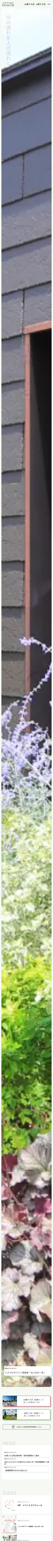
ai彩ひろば (41, 4)
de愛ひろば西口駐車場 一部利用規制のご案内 (21, 1456)
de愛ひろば (29, 4)
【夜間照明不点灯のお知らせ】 (16, 1470)
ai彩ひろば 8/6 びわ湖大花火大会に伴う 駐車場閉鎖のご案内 (26, 1463)
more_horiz (49, 4)
